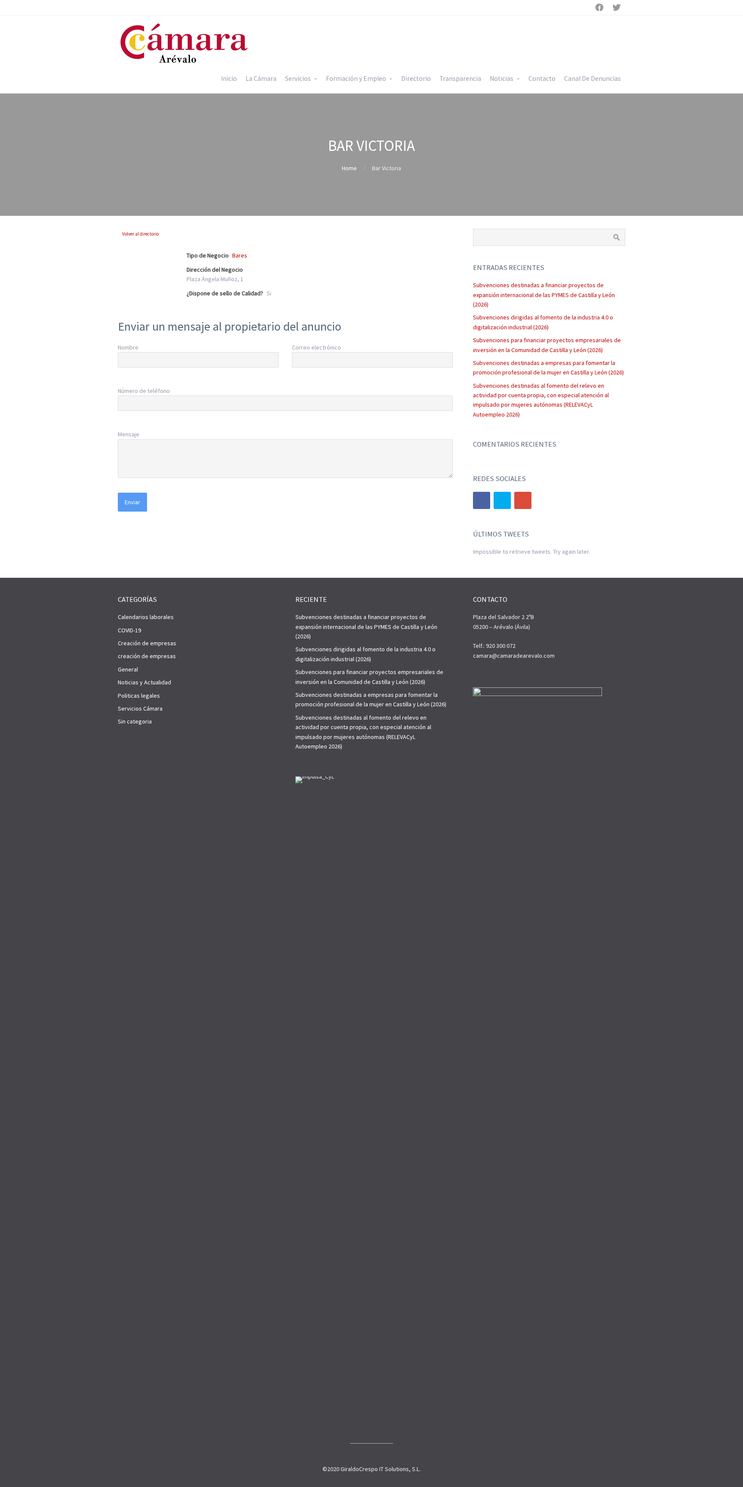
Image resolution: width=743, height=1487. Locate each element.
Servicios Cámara (140, 708)
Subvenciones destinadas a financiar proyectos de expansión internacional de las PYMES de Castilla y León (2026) (544, 294)
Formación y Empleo (356, 78)
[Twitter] (502, 500)
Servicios (298, 78)
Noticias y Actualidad (144, 682)
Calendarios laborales (146, 617)
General (128, 669)
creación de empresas (147, 656)
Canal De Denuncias (592, 78)
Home (349, 168)
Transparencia (460, 78)
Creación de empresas (147, 643)
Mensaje (128, 434)
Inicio (229, 78)
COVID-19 (129, 630)
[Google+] (522, 500)
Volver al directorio (140, 234)
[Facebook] (481, 500)
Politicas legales (139, 695)
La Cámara (261, 78)
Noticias (501, 78)
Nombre (128, 347)
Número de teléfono (144, 391)
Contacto (542, 78)
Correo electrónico (316, 347)
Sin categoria (135, 721)
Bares (239, 255)
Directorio (416, 78)
